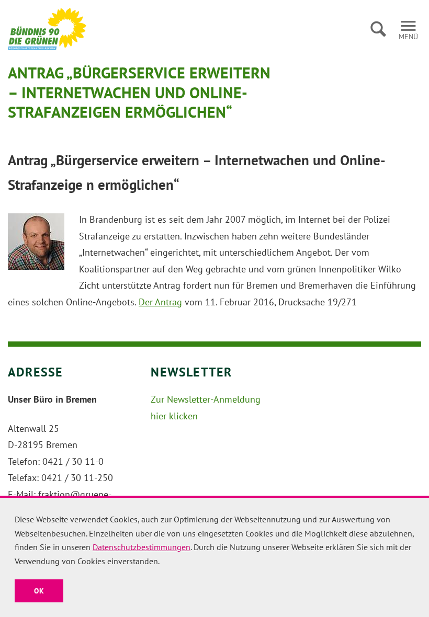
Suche (378, 28)
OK (39, 591)
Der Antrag (160, 302)
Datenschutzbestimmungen (141, 547)
